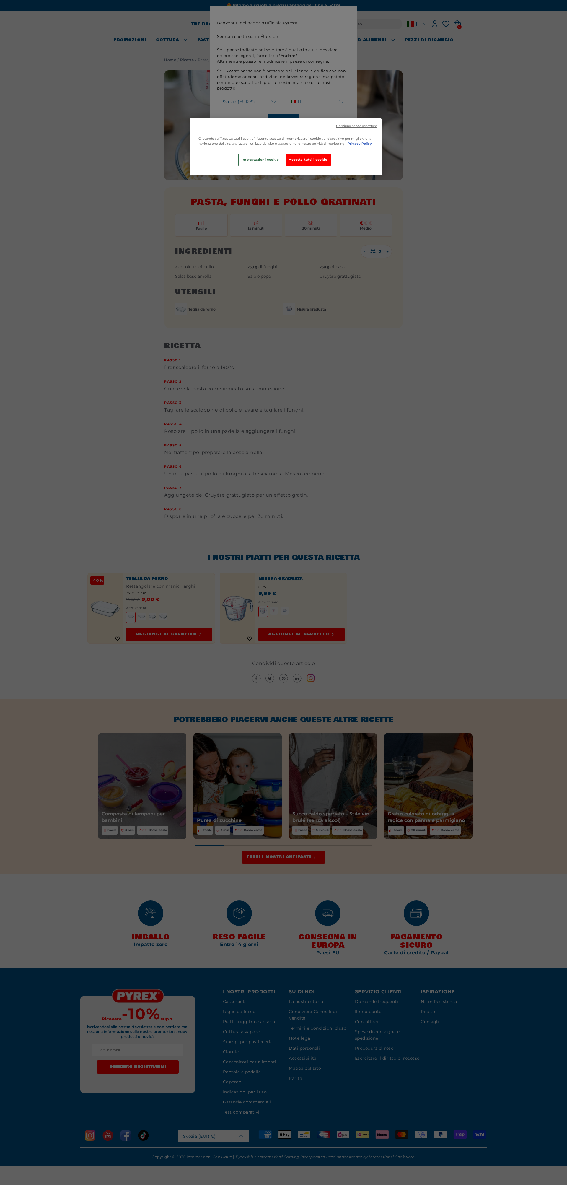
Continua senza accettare (356, 126)
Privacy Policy (360, 144)
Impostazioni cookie (260, 159)
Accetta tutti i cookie (308, 159)
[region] (286, 146)
